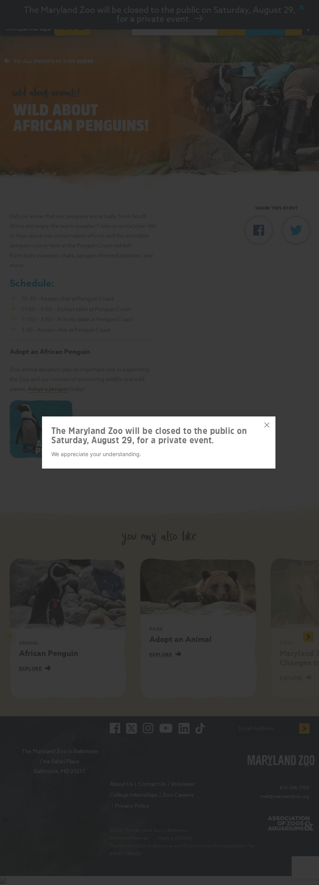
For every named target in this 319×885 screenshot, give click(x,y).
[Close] (266, 425)
